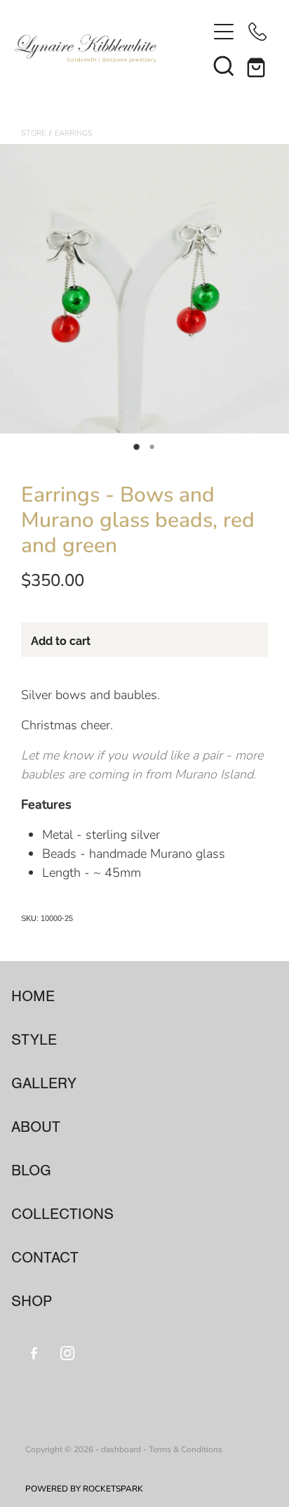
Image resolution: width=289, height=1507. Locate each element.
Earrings (74, 133)
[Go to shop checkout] (257, 65)
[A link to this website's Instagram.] (68, 1353)
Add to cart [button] (60, 640)
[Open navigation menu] (224, 31)
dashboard (121, 1448)
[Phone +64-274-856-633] (257, 31)
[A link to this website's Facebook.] (34, 1353)
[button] (224, 65)
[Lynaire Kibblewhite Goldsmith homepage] (111, 48)
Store (33, 133)
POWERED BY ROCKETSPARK (84, 1488)
